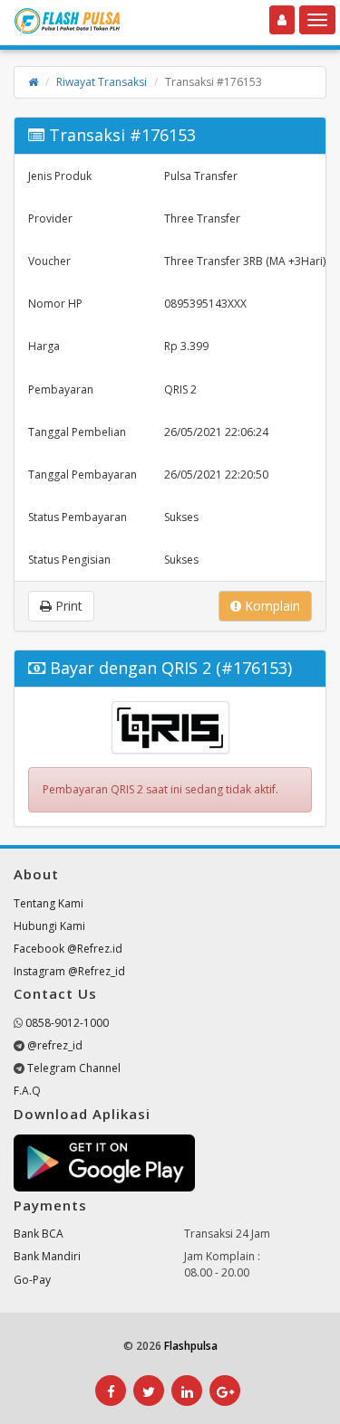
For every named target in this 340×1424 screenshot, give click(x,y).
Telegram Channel (74, 1068)
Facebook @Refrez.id (68, 948)
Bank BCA (38, 1233)
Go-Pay (32, 1279)
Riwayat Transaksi (101, 82)
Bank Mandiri (47, 1256)
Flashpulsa (191, 1345)
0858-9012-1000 (67, 1022)
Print (67, 605)
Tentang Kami (48, 903)
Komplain (270, 605)
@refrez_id (55, 1045)
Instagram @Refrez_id (69, 971)
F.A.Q (27, 1090)
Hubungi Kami (49, 926)
